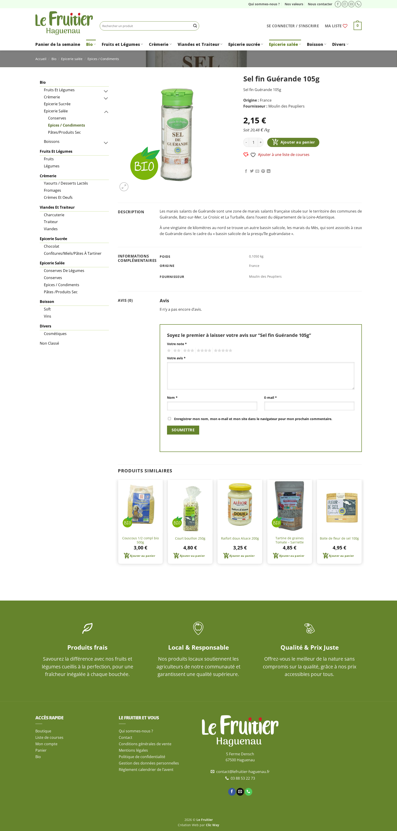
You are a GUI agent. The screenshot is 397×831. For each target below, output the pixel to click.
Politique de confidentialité (142, 756)
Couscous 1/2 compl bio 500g (140, 540)
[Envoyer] (195, 26)
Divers (338, 44)
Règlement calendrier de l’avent (146, 769)
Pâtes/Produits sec (64, 132)
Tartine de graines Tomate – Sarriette (289, 540)
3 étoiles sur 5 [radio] (188, 351)
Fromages (52, 190)
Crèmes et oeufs (58, 197)
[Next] (361, 523)
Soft (47, 309)
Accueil (40, 59)
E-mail (270, 397)
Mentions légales (133, 750)
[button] (293, 26)
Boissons (52, 141)
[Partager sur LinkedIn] (268, 171)
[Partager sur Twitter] (252, 171)
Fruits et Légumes (121, 44)
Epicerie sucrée (244, 44)
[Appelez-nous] (358, 4)
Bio (89, 44)
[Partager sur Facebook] (246, 171)
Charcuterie (54, 214)
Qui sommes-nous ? (264, 4)
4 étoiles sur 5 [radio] (203, 351)
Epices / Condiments (103, 59)
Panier (41, 750)
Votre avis (176, 358)
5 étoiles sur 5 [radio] (222, 351)
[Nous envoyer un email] (351, 4)
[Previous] (118, 523)
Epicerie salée (283, 44)
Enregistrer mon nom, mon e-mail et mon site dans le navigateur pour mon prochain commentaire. (253, 419)
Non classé (49, 343)
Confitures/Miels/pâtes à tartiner (73, 253)
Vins (47, 316)
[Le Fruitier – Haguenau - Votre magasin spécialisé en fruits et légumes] (64, 23)
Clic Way (212, 825)
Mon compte (46, 743)
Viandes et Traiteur (198, 44)
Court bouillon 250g (190, 538)
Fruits (49, 158)
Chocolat (51, 246)
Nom (172, 397)
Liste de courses (49, 737)
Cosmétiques (55, 333)
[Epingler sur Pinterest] (263, 171)
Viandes (51, 228)
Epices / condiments (61, 284)
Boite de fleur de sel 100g (339, 538)
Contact (125, 737)
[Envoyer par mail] (257, 171)
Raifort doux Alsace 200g (240, 538)
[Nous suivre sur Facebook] (338, 4)
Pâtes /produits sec (61, 291)
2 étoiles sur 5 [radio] (176, 351)
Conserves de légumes (64, 270)
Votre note (177, 344)
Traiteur (51, 221)
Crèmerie (158, 44)
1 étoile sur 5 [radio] (168, 351)
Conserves (57, 118)
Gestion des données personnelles (149, 763)
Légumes (52, 166)
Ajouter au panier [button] (142, 555)
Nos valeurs (294, 4)
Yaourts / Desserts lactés (66, 183)
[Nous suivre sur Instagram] (345, 4)
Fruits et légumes (59, 89)
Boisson (315, 44)
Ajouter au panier (298, 142)
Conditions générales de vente (145, 743)
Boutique (43, 731)
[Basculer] (106, 91)
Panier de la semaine (57, 44)
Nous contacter (320, 4)
